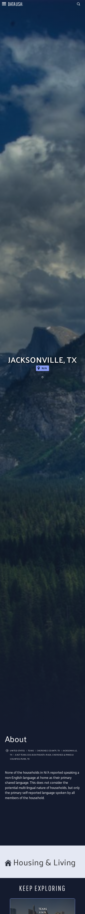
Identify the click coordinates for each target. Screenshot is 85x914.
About (16, 738)
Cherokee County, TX (48, 750)
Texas (31, 750)
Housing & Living (44, 862)
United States (17, 750)
